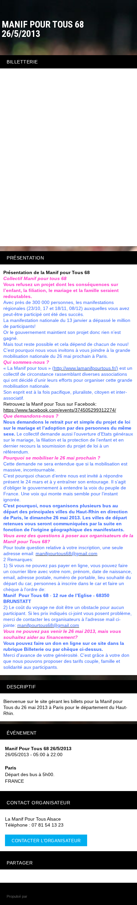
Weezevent (37, 896)
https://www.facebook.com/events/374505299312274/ (59, 410)
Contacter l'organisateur (46, 840)
